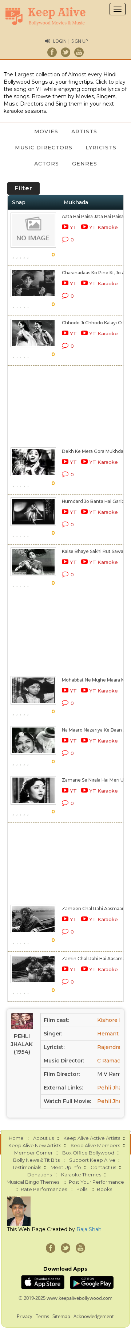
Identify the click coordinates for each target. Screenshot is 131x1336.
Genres (84, 163)
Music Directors (43, 147)
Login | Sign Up (70, 41)
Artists (84, 131)
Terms (42, 1316)
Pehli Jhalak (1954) (22, 1043)
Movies (46, 131)
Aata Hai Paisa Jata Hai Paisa (93, 216)
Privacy (24, 1316)
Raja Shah (89, 1229)
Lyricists (101, 147)
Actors (46, 163)
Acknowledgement (94, 1316)
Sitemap (61, 1316)
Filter (23, 188)
